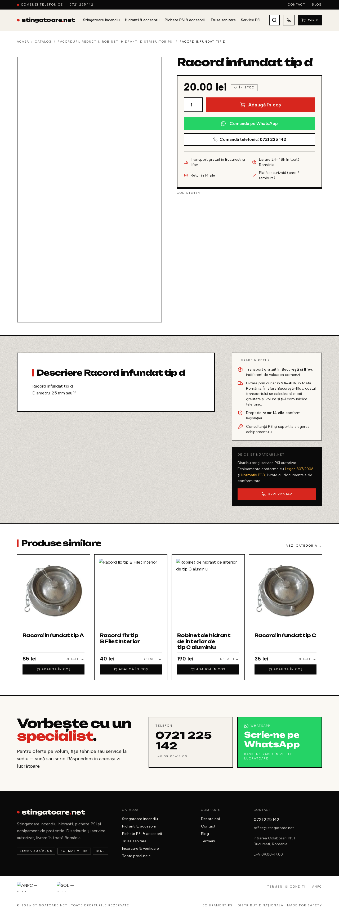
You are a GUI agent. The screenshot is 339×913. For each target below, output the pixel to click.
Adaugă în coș (264, 105)
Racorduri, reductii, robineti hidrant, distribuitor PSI (116, 41)
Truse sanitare (223, 20)
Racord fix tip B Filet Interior (120, 638)
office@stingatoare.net (274, 828)
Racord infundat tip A (53, 635)
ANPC (317, 886)
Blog (317, 4)
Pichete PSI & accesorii (185, 20)
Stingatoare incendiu (101, 20)
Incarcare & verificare (140, 848)
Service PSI (250, 20)
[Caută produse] (274, 20)
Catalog (43, 41)
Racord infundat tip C (285, 635)
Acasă (23, 41)
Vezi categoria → (304, 545)
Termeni (208, 841)
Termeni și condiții (287, 886)
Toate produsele (136, 856)
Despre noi (210, 819)
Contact (296, 4)
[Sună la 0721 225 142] (289, 20)
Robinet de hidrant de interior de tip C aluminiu (203, 641)
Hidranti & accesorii (142, 20)
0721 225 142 (81, 4)
